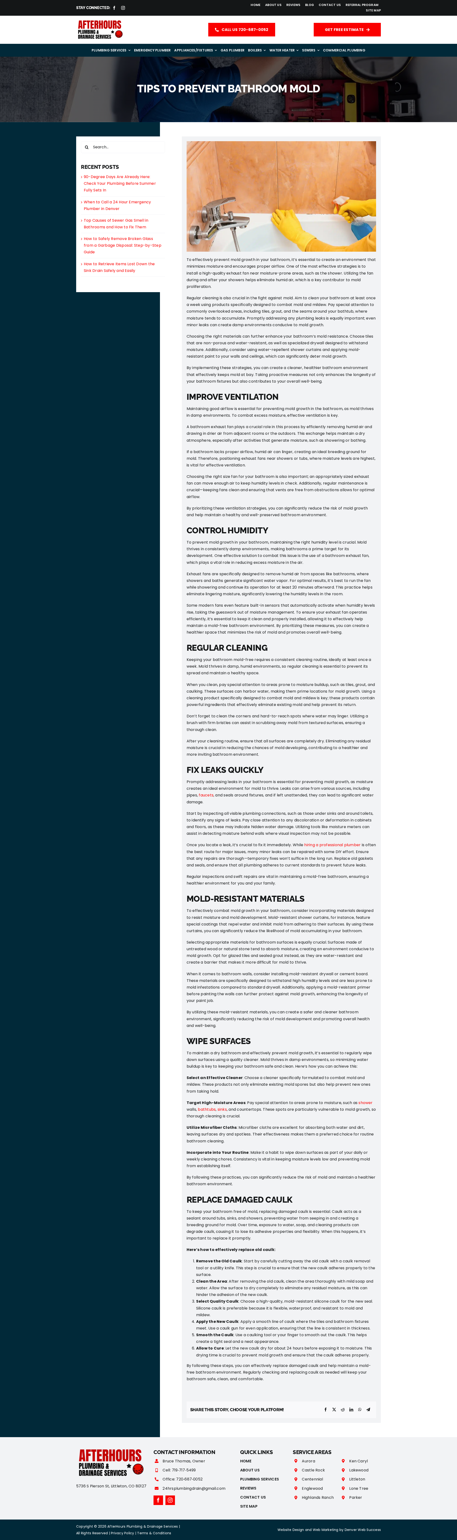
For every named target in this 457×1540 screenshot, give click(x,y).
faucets (206, 795)
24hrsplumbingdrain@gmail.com (194, 1488)
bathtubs (207, 1109)
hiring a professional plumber (332, 845)
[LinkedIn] (351, 1409)
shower (365, 1102)
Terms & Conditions (154, 1533)
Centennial (312, 1479)
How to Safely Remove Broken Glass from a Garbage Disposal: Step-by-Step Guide (122, 245)
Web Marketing (325, 1529)
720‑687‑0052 (189, 1479)
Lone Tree (358, 1488)
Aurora (308, 1461)
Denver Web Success (363, 1529)
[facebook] (114, 8)
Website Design (291, 1529)
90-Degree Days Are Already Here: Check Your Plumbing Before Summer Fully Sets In (120, 183)
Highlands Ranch (318, 1497)
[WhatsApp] (360, 1409)
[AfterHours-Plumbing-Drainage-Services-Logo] (100, 20)
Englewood (312, 1488)
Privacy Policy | (123, 1533)
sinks (222, 1109)
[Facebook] (325, 1409)
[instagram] (123, 8)
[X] (334, 1409)
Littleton (357, 1479)
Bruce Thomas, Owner (184, 1461)
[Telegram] (368, 1409)
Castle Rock (313, 1470)
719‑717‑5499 (184, 1470)
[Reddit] (342, 1409)
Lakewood (358, 1470)
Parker (355, 1497)
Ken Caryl (358, 1461)
